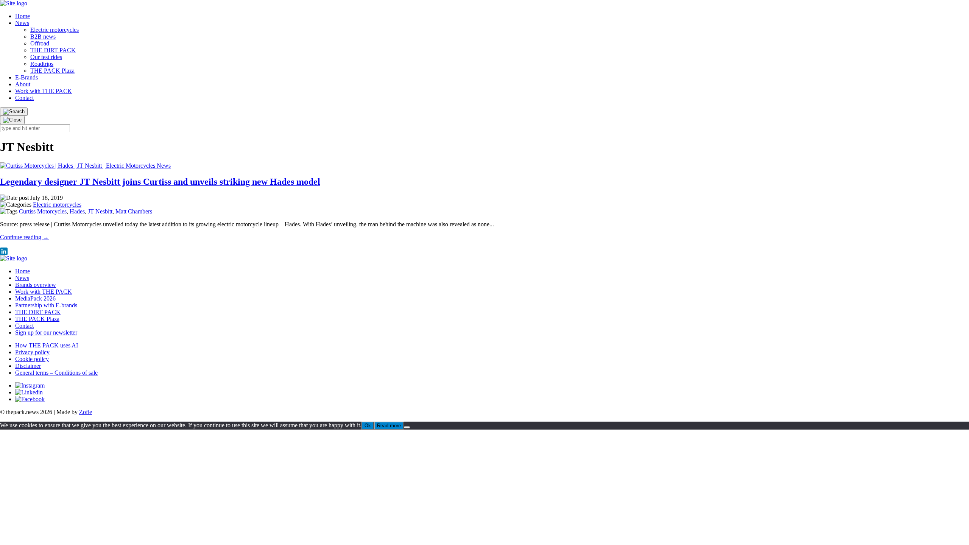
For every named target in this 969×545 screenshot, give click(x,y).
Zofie (85, 412)
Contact (24, 98)
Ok (368, 425)
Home (22, 16)
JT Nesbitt (100, 211)
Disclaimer (28, 366)
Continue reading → (24, 237)
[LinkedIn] (484, 251)
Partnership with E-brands (46, 305)
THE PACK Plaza (52, 70)
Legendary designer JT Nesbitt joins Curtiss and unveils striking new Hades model (160, 182)
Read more (389, 425)
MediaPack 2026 (35, 298)
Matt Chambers (133, 211)
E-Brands (26, 77)
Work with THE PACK (43, 91)
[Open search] (14, 111)
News (22, 23)
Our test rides (46, 57)
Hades (77, 211)
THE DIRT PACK (53, 50)
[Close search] (12, 120)
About (22, 84)
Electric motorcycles (54, 29)
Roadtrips (41, 64)
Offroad (39, 43)
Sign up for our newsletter (46, 332)
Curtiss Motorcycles (43, 211)
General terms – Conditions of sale (56, 372)
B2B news (43, 36)
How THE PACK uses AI (46, 345)
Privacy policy (32, 352)
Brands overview (35, 285)
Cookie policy (32, 359)
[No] (407, 427)
